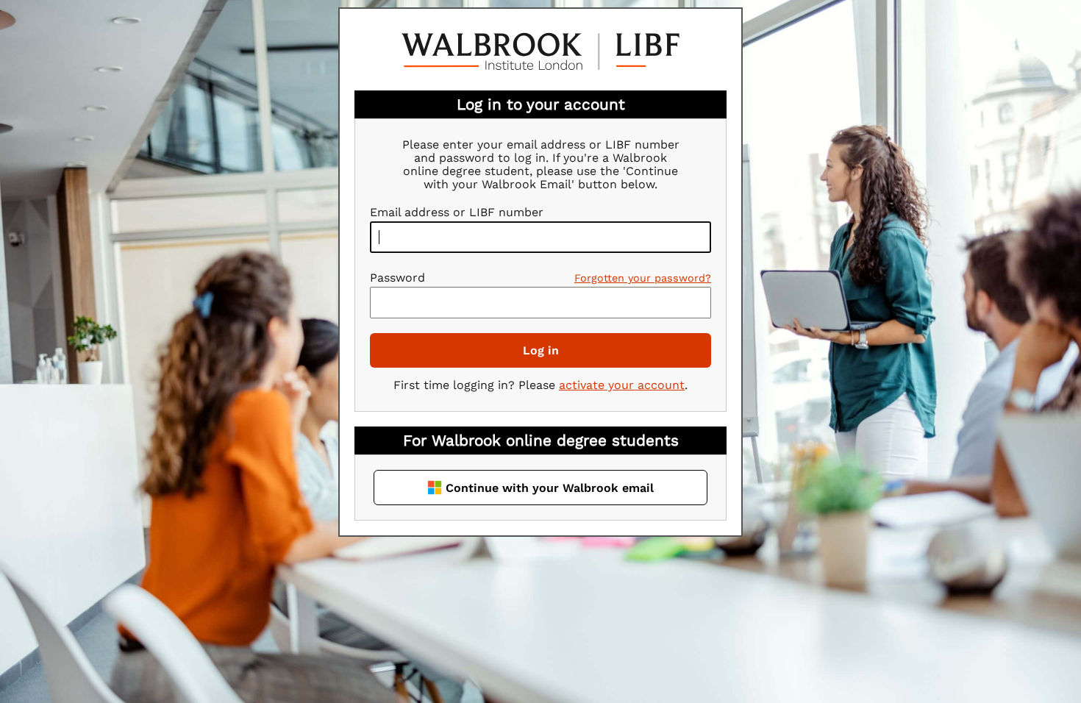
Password (397, 278)
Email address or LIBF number (456, 212)
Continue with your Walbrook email (550, 488)
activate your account (622, 385)
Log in (541, 350)
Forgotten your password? (642, 278)
